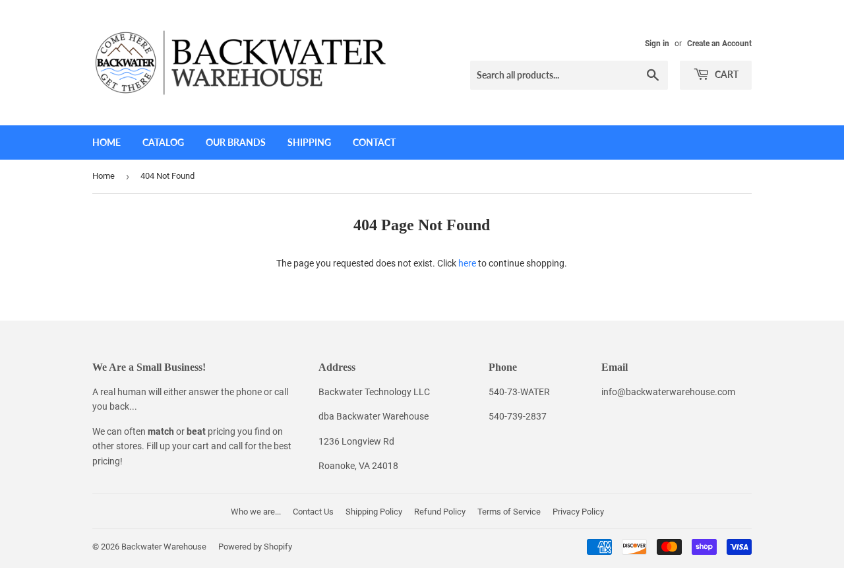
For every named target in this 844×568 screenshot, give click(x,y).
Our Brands (236, 142)
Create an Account (719, 43)
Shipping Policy (374, 512)
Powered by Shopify (255, 547)
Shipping (309, 142)
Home (106, 142)
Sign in (657, 43)
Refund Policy (440, 512)
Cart (725, 74)
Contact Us (313, 512)
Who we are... (256, 512)
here (467, 263)
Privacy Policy (578, 512)
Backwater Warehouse (163, 547)
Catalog (163, 142)
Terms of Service (509, 512)
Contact (374, 142)
